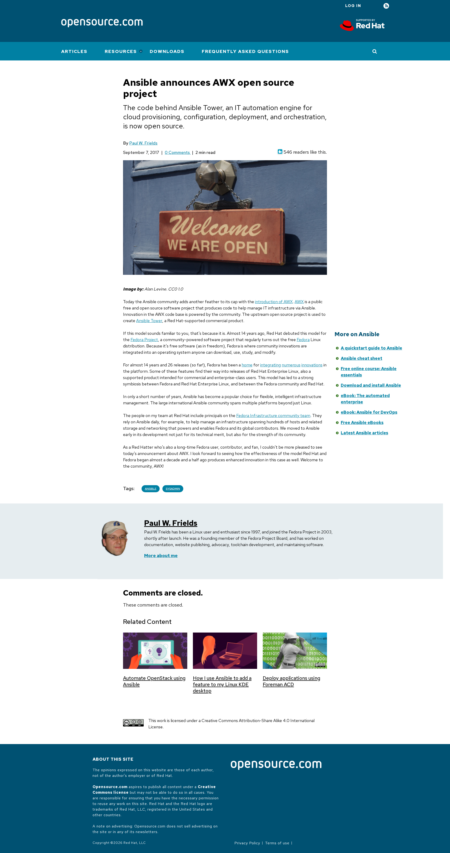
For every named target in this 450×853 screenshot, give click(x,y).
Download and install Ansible (371, 385)
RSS (386, 6)
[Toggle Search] (374, 51)
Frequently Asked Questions (245, 51)
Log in (353, 5)
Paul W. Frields (143, 143)
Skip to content (291, 355)
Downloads (167, 51)
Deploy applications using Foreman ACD (291, 681)
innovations (311, 365)
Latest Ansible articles (364, 433)
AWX (299, 301)
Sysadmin (173, 489)
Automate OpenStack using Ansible (154, 681)
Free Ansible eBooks (362, 422)
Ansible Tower (149, 320)
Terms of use (277, 843)
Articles (74, 51)
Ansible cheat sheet (361, 358)
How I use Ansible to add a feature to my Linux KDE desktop (222, 684)
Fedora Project (144, 339)
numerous (291, 365)
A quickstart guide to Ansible (371, 348)
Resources (121, 51)
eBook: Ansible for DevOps (369, 412)
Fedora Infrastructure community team (273, 415)
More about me (161, 556)
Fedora (303, 339)
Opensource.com (110, 786)
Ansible (150, 489)
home (247, 365)
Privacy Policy (247, 843)
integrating (270, 365)
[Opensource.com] (102, 23)
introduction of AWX (274, 301)
